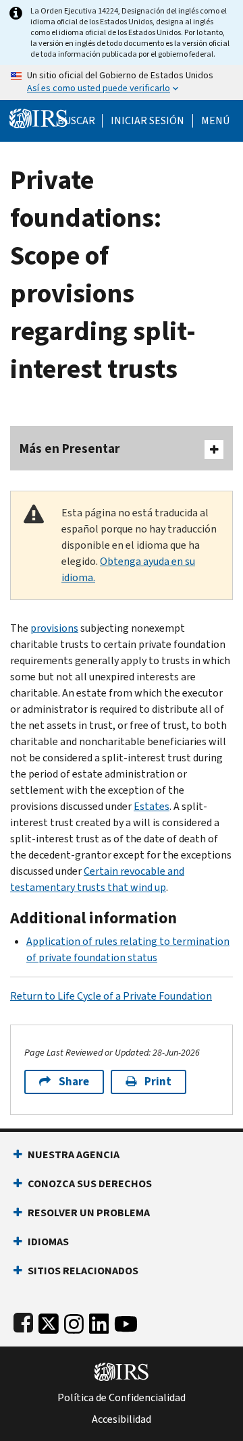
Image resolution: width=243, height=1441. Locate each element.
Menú (215, 121)
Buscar (76, 121)
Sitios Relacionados (83, 1270)
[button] (147, 121)
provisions (54, 628)
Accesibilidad (121, 1419)
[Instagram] (74, 1321)
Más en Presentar (69, 448)
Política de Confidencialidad (121, 1398)
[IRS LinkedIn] (99, 1321)
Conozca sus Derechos (90, 1183)
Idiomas (48, 1241)
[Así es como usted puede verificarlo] (121, 82)
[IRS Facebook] (23, 1321)
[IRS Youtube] (126, 1321)
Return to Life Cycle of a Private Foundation (111, 996)
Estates (151, 806)
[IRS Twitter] (48, 1321)
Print (157, 1081)
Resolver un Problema (89, 1212)
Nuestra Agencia (73, 1154)
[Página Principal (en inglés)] (38, 117)
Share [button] (74, 1081)
